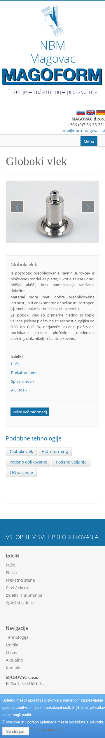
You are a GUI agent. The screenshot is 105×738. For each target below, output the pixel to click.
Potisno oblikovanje (28, 462)
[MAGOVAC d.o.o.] (52, 20)
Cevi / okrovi (17, 587)
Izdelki (12, 645)
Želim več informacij (30, 412)
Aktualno (14, 660)
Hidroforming (55, 451)
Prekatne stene (24, 372)
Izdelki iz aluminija (24, 595)
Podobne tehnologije (34, 438)
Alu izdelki (19, 390)
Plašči (11, 572)
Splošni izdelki (23, 381)
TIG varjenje (21, 472)
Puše (15, 363)
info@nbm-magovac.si (83, 130)
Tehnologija (17, 637)
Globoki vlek (21, 451)
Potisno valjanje (71, 462)
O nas (11, 652)
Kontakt (13, 667)
